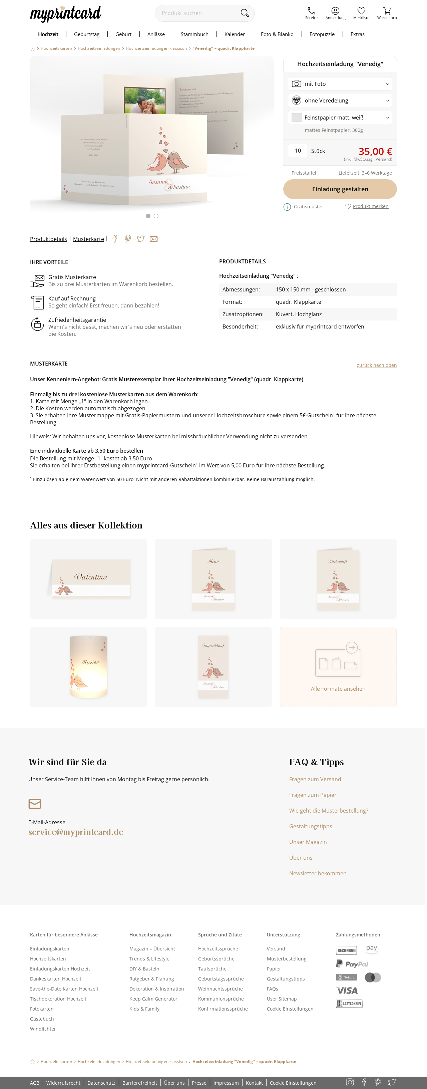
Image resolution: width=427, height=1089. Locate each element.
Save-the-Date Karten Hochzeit (64, 989)
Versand (276, 948)
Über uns (301, 857)
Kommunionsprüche (221, 999)
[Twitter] (141, 239)
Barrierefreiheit (139, 1083)
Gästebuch (42, 1019)
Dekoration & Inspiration (156, 989)
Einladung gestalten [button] (340, 189)
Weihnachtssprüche (220, 989)
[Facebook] (115, 239)
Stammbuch (194, 34)
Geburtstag (86, 34)
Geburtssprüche (216, 958)
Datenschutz (101, 1083)
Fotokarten (42, 1009)
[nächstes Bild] (267, 141)
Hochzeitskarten (48, 958)
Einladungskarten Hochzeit (60, 968)
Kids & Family (144, 1009)
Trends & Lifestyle (149, 958)
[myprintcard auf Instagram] (350, 1082)
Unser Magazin (308, 842)
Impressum (226, 1083)
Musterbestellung (287, 958)
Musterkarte (88, 239)
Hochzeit (48, 34)
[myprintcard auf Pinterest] (378, 1082)
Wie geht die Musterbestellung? (328, 810)
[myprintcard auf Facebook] (364, 1082)
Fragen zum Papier (313, 795)
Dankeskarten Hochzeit (55, 978)
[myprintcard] (65, 20)
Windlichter (43, 1029)
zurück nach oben (377, 365)
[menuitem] (311, 13)
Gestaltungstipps (310, 826)
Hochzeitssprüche (218, 948)
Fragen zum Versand (315, 779)
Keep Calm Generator (153, 999)
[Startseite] (32, 48)
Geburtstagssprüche (221, 978)
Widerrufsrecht (63, 1083)
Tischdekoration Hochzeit (58, 999)
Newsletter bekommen (318, 873)
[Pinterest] (128, 239)
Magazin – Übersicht (152, 948)
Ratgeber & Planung (151, 978)
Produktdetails (48, 239)
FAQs (272, 989)
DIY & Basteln (144, 968)
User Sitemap (282, 999)
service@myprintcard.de (75, 831)
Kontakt (254, 1083)
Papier (274, 968)
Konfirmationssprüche (223, 1009)
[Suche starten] (245, 13)
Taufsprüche (212, 968)
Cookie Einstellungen (290, 1009)
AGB (34, 1083)
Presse (199, 1083)
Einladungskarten (49, 948)
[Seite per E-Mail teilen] (154, 239)
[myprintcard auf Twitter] (392, 1082)
